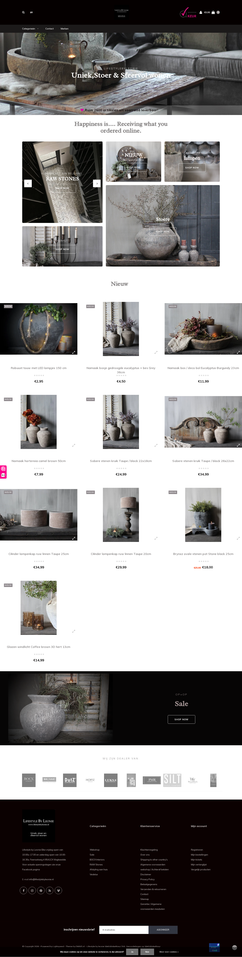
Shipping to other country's (154, 859)
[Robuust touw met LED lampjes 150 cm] (38, 329)
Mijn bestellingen (199, 854)
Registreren (197, 849)
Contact (49, 28)
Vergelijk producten (201, 869)
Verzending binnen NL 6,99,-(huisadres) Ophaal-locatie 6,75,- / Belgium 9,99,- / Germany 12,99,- (121, 110)
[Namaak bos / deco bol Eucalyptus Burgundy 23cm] (203, 329)
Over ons (145, 854)
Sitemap (144, 899)
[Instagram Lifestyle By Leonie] (32, 890)
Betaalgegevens (148, 884)
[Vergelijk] (31, 12)
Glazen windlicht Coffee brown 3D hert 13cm (38, 647)
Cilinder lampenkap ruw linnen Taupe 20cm (121, 554)
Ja (132, 952)
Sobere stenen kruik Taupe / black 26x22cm (203, 461)
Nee (147, 952)
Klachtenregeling (149, 849)
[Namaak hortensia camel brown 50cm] (38, 422)
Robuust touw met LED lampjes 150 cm (39, 368)
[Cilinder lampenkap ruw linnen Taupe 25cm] (38, 515)
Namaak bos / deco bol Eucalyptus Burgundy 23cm (203, 368)
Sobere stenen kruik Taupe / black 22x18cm (121, 461)
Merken (64, 28)
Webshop (95, 849)
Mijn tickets (196, 859)
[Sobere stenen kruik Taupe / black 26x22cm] (203, 422)
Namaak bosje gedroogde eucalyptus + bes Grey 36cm (121, 369)
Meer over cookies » (169, 952)
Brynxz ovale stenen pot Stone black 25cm (203, 554)
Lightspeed (58, 946)
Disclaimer (145, 874)
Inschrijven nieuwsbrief (79, 929)
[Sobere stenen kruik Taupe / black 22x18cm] (121, 422)
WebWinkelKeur (152, 946)
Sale (92, 854)
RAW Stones (96, 864)
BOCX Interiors (97, 859)
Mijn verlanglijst (199, 864)
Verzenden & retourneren (153, 889)
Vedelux (94, 874)
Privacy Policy (147, 879)
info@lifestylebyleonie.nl (41, 879)
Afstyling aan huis (99, 869)
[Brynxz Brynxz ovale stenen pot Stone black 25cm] (203, 515)
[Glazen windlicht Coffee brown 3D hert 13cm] (38, 608)
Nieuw (119, 284)
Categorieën (29, 28)
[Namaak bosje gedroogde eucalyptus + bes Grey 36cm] (121, 329)
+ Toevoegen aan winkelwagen (36, 388)
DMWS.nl (80, 946)
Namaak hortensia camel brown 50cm (39, 461)
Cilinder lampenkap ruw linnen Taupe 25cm (39, 554)
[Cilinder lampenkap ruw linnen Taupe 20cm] (121, 515)
